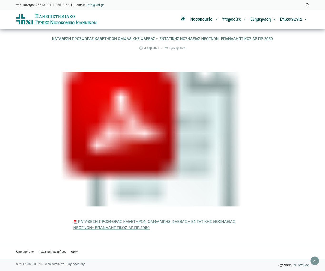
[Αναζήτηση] (307, 4)
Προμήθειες (177, 48)
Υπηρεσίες (231, 19)
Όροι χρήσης (25, 251)
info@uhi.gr (95, 5)
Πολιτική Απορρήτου (52, 251)
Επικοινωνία (291, 19)
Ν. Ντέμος (301, 265)
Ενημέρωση (261, 19)
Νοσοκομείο (201, 19)
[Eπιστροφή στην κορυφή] (314, 261)
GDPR (75, 251)
